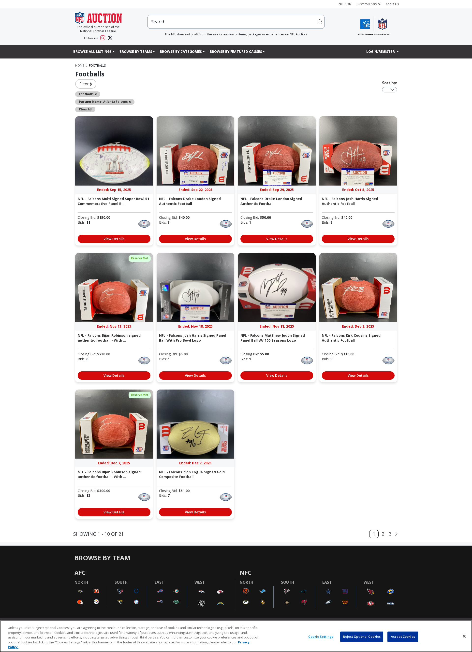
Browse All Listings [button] (92, 51)
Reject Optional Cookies (362, 636)
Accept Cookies (403, 636)
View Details (113, 238)
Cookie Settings (320, 636)
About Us (392, 4)
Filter (84, 84)
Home (79, 65)
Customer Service (368, 4)
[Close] (464, 636)
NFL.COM (345, 4)
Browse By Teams (135, 51)
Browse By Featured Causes (236, 51)
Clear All (85, 109)
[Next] (396, 534)
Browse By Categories (181, 51)
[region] (236, 636)
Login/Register (381, 51)
